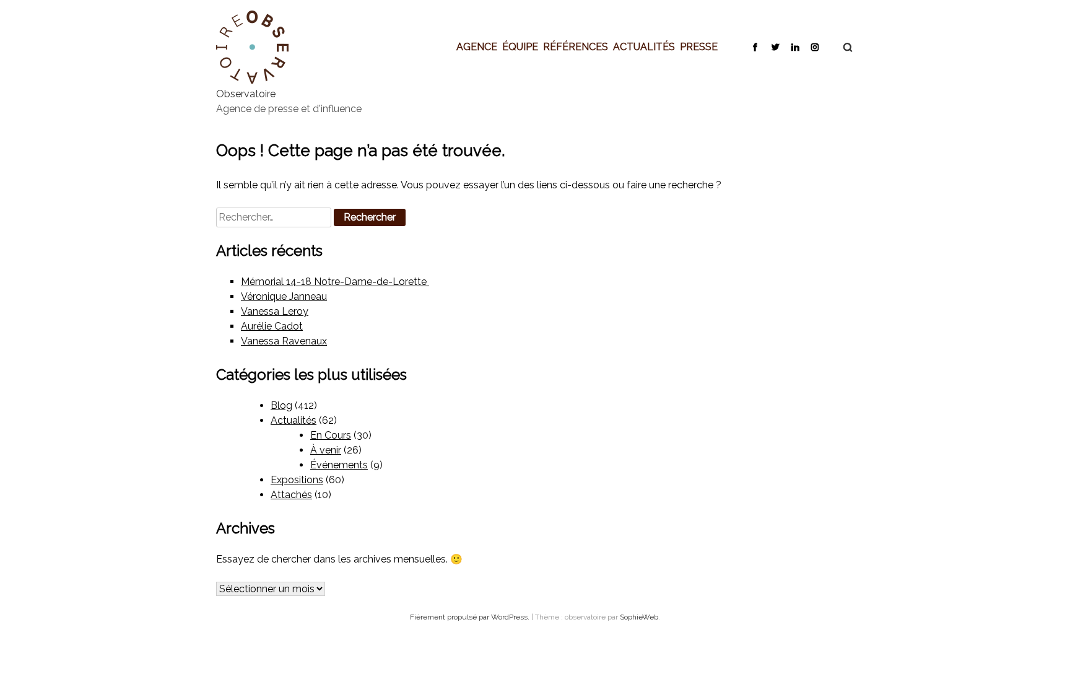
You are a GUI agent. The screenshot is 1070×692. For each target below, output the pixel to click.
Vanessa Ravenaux (284, 341)
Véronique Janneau (284, 296)
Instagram (814, 46)
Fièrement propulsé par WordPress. (470, 617)
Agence (476, 46)
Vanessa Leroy (274, 311)
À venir (325, 450)
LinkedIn (794, 46)
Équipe (520, 46)
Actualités (644, 46)
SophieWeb (639, 617)
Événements (339, 465)
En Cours (330, 435)
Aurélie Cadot (272, 326)
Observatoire (246, 94)
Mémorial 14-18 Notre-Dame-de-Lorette (335, 281)
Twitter (775, 46)
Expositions (297, 480)
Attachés (291, 495)
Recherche (841, 47)
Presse (699, 46)
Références (575, 46)
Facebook (755, 46)
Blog (281, 405)
